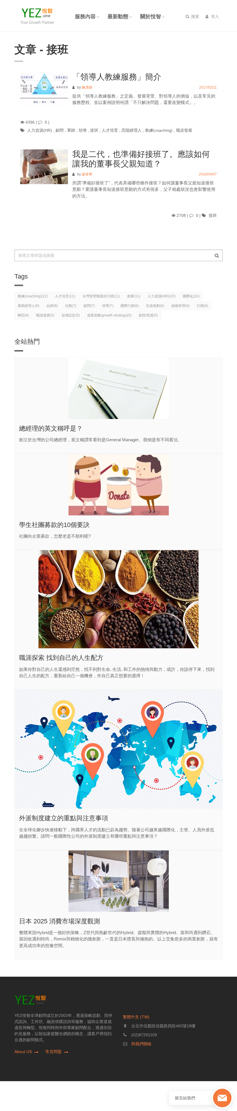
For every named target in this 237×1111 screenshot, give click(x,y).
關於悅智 (150, 16)
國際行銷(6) (130, 306)
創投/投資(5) (148, 315)
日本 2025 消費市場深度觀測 (59, 921)
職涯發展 (184, 130)
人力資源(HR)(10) (161, 296)
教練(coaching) (159, 130)
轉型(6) (23, 315)
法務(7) (70, 306)
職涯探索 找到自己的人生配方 (61, 657)
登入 (214, 16)
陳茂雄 (87, 87)
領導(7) (107, 306)
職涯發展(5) (45, 315)
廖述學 (87, 174)
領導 (83, 130)
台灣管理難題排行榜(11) (101, 296)
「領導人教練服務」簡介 (116, 76)
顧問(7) (89, 306)
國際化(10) (191, 296)
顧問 (59, 130)
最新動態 (118, 16)
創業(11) (133, 296)
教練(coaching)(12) (33, 296)
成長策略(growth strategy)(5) (109, 315)
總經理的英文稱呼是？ (51, 428)
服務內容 (85, 16)
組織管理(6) (180, 306)
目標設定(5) (71, 315)
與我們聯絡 (141, 1044)
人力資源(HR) (39, 130)
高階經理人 (131, 130)
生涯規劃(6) (155, 306)
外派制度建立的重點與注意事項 (63, 818)
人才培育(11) (65, 296)
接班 (94, 130)
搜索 (194, 16)
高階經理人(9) (28, 306)
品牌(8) (52, 306)
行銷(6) (202, 306)
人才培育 (110, 130)
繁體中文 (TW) (136, 1017)
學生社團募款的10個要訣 (54, 524)
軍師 (71, 130)
